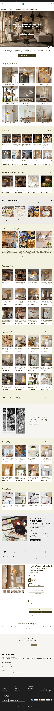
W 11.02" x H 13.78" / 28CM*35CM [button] (36, 588)
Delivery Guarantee (18, 686)
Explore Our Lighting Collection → (27, 55)
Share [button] (32, 615)
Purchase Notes (30, 688)
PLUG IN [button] (39, 601)
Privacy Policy (4, 688)
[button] (2, 4)
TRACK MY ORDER (31, 686)
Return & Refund (17, 688)
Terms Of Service (4, 690)
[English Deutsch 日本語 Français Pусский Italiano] (5, 700)
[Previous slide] (47, 201)
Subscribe (34, 644)
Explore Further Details (35, 540)
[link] (16, 7)
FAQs (15, 693)
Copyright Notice (4, 686)
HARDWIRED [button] (32, 601)
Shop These (23, 34)
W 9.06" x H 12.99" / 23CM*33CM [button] (36, 585)
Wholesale (29, 690)
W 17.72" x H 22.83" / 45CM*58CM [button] (36, 593)
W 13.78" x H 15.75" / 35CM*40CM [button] (36, 590)
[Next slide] (51, 201)
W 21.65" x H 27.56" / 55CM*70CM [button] (36, 596)
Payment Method (17, 690)
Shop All (31, 34)
